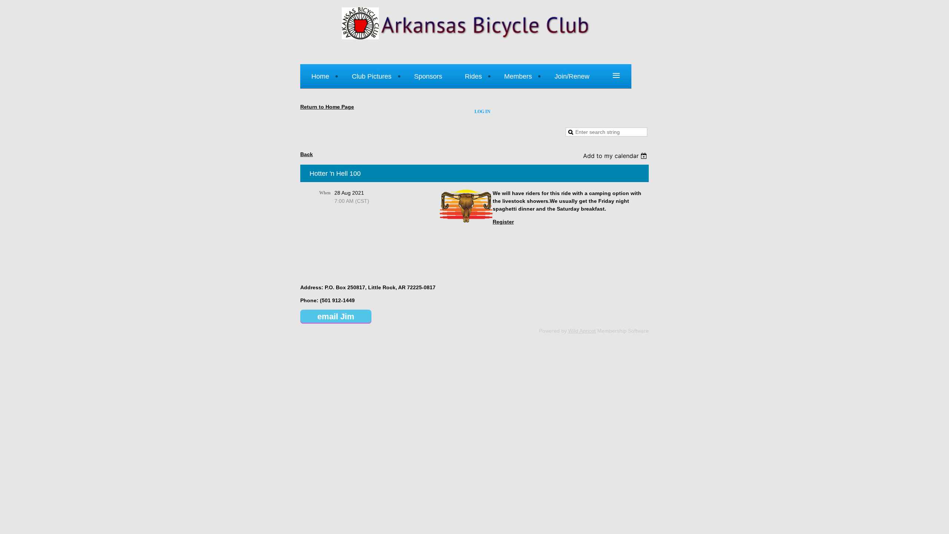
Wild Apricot (582, 331)
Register (503, 222)
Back (306, 154)
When (325, 192)
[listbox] (616, 155)
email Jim (335, 316)
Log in (482, 111)
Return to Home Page (327, 107)
